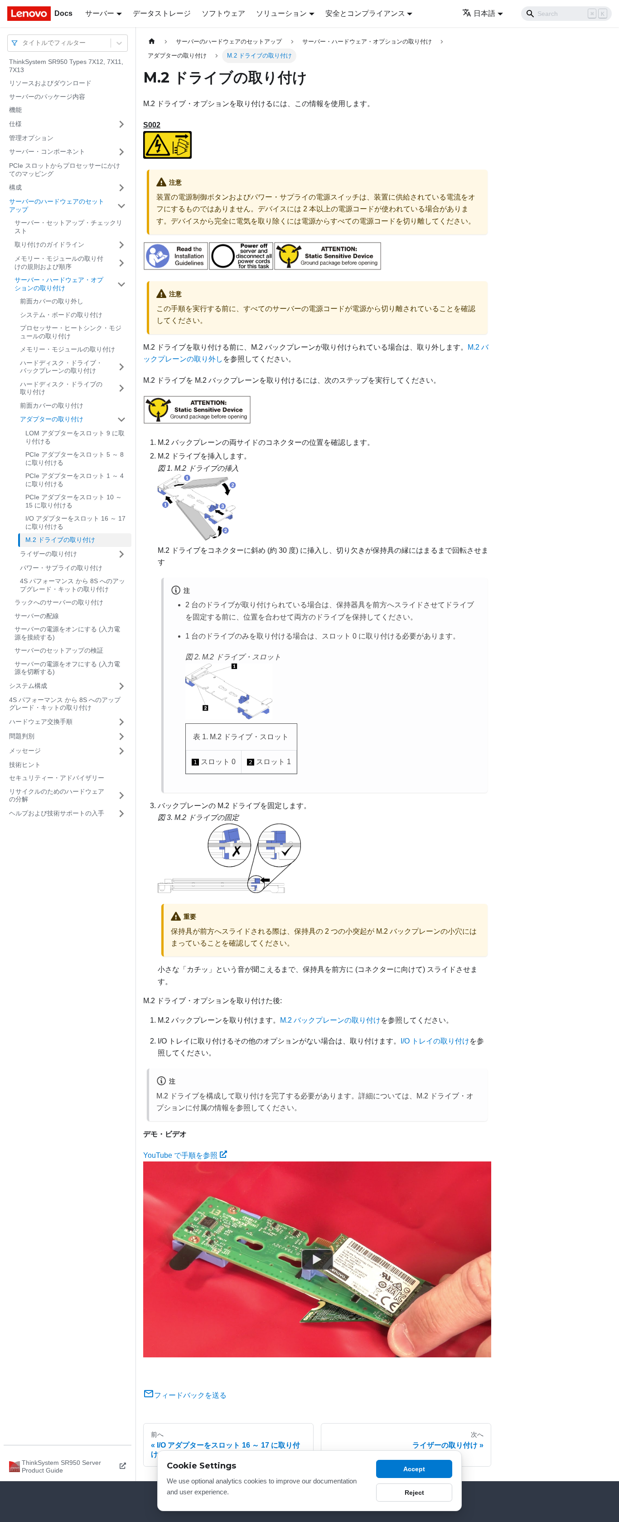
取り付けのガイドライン (49, 244)
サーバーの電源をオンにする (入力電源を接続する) (67, 633)
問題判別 (21, 736)
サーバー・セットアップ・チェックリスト (68, 226)
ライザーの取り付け (48, 553)
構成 (15, 187)
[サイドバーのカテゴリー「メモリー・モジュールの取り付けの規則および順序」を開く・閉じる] (121, 262)
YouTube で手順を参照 (180, 1155)
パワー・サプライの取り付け (61, 567)
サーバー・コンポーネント (47, 151)
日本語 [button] (484, 13)
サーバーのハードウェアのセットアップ (56, 205)
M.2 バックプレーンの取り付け (330, 1020)
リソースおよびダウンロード (50, 83)
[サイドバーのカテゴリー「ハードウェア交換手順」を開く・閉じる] (121, 722)
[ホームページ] (151, 41)
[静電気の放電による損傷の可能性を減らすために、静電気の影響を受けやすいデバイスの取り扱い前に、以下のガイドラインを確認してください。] (328, 268)
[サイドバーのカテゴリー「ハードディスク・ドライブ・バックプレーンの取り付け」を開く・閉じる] (121, 367)
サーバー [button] (99, 13)
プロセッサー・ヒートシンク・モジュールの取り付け (70, 332)
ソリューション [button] (281, 13)
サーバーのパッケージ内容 (47, 96)
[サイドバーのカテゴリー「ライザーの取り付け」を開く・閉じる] (121, 554)
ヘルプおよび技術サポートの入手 (56, 813)
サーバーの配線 (37, 616)
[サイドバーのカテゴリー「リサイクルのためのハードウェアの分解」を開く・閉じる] (121, 795)
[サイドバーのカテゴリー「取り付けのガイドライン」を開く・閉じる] (121, 245)
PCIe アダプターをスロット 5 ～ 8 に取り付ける (74, 458)
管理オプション (31, 137)
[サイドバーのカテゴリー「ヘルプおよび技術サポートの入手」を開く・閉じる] (121, 813)
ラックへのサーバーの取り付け (59, 602)
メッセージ (25, 750)
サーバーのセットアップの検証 (59, 650)
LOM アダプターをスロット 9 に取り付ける (75, 437)
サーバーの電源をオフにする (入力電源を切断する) (67, 668)
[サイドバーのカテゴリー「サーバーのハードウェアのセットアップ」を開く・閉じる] (121, 205)
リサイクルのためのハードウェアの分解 (56, 795)
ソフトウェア (223, 13)
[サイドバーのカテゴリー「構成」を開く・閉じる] (121, 187)
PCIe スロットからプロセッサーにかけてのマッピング (64, 169)
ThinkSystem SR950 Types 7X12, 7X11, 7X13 (66, 65)
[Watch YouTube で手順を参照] (317, 1259)
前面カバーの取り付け (51, 405)
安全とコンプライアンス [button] (365, 13)
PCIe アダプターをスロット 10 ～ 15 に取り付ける (73, 501)
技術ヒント (25, 764)
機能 (15, 109)
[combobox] (23, 43)
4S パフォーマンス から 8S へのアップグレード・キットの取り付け (72, 585)
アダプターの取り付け (51, 419)
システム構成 (28, 685)
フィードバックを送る (190, 1395)
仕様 (15, 123)
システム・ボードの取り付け (61, 314)
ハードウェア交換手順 (41, 721)
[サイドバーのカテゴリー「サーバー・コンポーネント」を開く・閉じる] (121, 152)
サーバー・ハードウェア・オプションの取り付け (59, 284)
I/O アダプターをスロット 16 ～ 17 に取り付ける (75, 522)
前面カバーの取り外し (51, 301)
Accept (414, 1469)
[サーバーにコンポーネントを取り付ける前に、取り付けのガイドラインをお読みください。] (175, 268)
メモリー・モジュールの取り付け (67, 349)
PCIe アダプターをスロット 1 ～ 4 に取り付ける (74, 480)
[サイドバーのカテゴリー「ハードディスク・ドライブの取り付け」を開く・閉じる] (121, 388)
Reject (414, 1492)
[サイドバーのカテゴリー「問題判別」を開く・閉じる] (121, 736)
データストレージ (162, 13)
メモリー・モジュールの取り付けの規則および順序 (59, 262)
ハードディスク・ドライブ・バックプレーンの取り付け (61, 367)
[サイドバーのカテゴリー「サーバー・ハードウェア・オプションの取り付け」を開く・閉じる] (121, 284)
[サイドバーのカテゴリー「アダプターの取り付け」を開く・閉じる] (121, 419)
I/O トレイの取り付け (435, 1041)
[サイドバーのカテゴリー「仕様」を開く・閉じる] (121, 124)
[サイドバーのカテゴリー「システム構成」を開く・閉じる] (121, 686)
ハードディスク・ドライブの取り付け (61, 388)
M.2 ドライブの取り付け (60, 539)
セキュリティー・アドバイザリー (56, 777)
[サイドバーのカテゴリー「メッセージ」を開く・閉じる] (121, 751)
